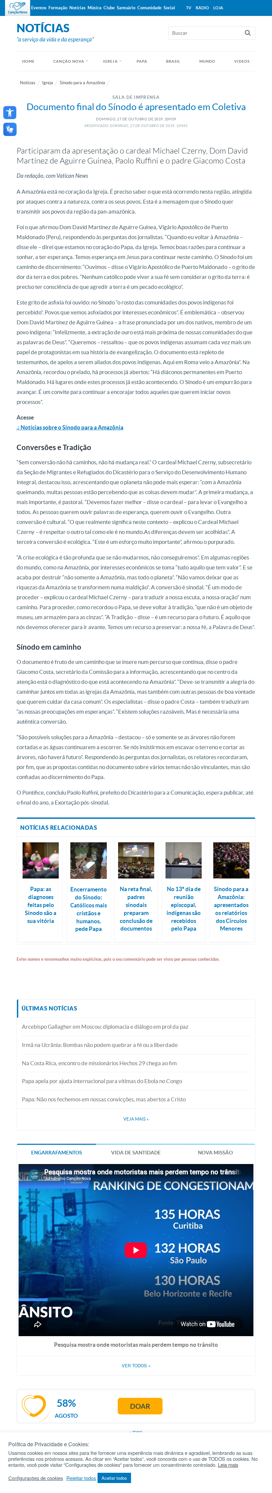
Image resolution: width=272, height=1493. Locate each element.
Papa (142, 61)
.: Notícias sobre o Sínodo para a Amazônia (70, 427)
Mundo (207, 61)
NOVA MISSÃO (215, 1152)
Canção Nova (68, 61)
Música (95, 7)
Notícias (27, 82)
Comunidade (149, 7)
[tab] (56, 1152)
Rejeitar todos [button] (81, 1478)
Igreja (110, 61)
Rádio (202, 8)
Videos (242, 61)
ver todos (136, 1366)
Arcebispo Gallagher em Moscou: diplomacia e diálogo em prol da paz (105, 1026)
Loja (218, 8)
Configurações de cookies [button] (35, 1478)
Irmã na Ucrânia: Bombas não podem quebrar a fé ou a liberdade (100, 1045)
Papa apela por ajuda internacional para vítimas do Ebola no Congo (102, 1081)
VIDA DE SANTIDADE (136, 1152)
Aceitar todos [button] (114, 1478)
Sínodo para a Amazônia (82, 82)
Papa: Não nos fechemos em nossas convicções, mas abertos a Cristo (104, 1099)
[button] (9, 112)
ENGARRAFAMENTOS (56, 1152)
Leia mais (228, 1465)
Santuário (126, 7)
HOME (28, 61)
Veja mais (136, 1119)
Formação (57, 7)
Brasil (173, 61)
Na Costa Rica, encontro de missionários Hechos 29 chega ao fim (99, 1063)
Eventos (38, 7)
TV (188, 8)
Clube (109, 7)
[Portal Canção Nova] (17, 8)
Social (169, 7)
